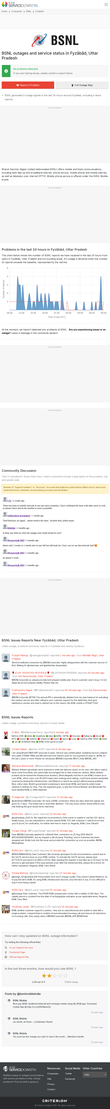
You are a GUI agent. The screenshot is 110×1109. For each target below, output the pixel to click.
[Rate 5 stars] (65, 975)
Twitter (68, 1073)
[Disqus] (55, 532)
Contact (51, 1089)
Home (4, 11)
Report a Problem (29, 85)
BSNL (28, 11)
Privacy (51, 1084)
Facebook (70, 1079)
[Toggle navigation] (106, 4)
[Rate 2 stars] (49, 975)
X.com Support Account (21, 947)
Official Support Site (19, 957)
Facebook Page (17, 952)
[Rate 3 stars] (55, 975)
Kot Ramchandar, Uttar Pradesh (35, 676)
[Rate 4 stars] (60, 975)
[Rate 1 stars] (44, 975)
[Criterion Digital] (55, 1101)
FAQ (49, 1079)
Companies (16, 11)
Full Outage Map (84, 85)
